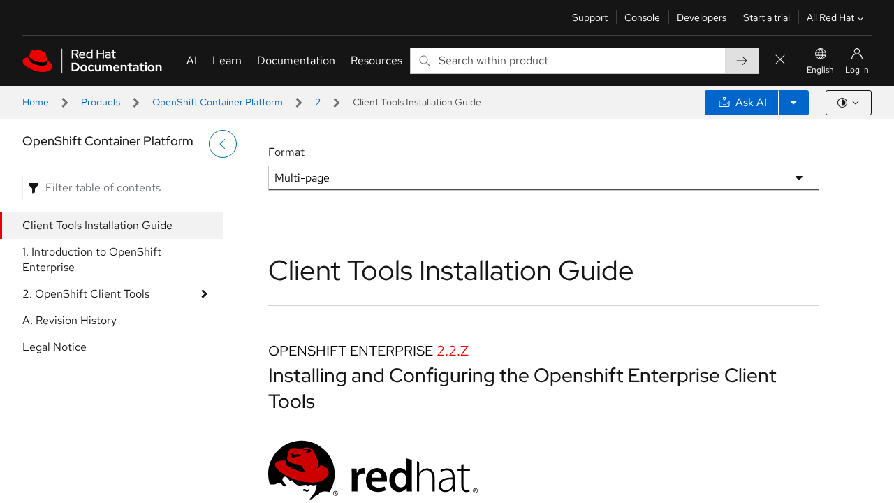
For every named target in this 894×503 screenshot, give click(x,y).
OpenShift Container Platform (217, 102)
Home (35, 102)
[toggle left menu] (223, 144)
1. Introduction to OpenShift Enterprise (91, 260)
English (820, 69)
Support (590, 17)
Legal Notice (54, 347)
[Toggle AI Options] (793, 102)
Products (100, 102)
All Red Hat (830, 17)
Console (642, 17)
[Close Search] (780, 60)
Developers (701, 17)
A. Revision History (69, 320)
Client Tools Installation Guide (97, 225)
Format (286, 152)
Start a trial (766, 17)
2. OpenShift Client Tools (85, 293)
